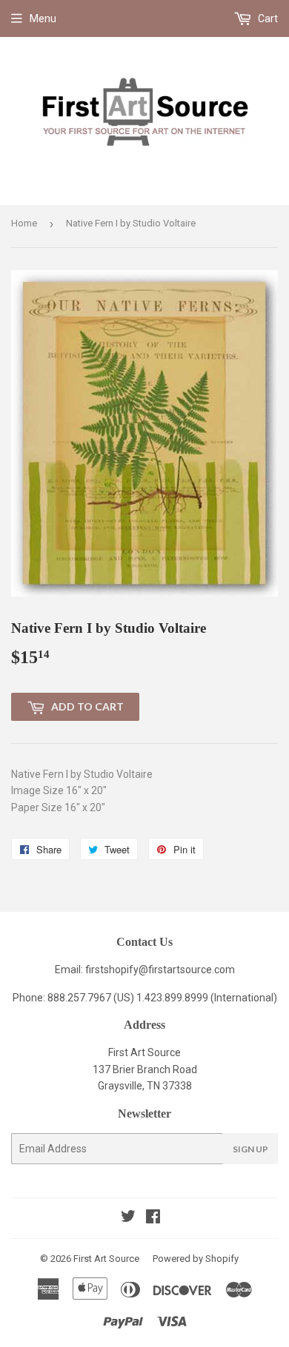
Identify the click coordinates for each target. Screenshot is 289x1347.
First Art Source (106, 1258)
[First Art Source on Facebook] (153, 1218)
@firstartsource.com (187, 969)
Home (24, 223)
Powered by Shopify (196, 1258)
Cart (267, 18)
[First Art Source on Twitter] (128, 1218)
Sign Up (250, 1149)
